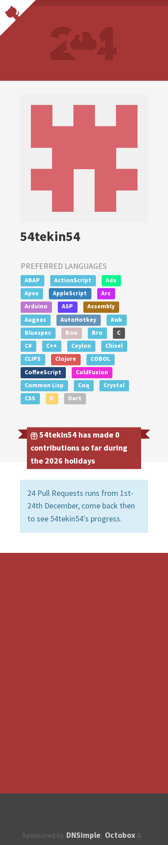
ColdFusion (92, 372)
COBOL (100, 359)
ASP (67, 306)
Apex (32, 293)
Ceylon (81, 346)
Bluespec (38, 333)
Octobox (120, 835)
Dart (75, 398)
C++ (51, 346)
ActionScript (72, 280)
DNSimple (83, 835)
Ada (111, 280)
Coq (83, 385)
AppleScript (70, 293)
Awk (116, 320)
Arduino (36, 306)
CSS (30, 398)
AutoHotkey (78, 320)
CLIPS (33, 359)
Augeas (35, 320)
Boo (71, 333)
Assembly (101, 306)
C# (28, 346)
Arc (106, 293)
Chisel (114, 346)
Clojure (65, 359)
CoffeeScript (43, 372)
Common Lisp (44, 385)
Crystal (114, 385)
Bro (97, 333)
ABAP (32, 280)
